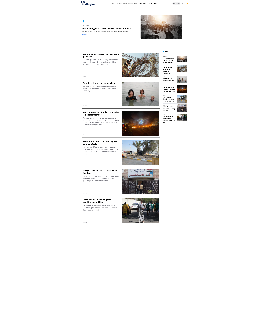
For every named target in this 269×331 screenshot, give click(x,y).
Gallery (140, 3)
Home (112, 3)
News (120, 3)
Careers (145, 3)
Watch (135, 3)
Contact (150, 3)
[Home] (88, 3)
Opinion (125, 3)
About (155, 3)
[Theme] (187, 3)
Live (117, 3)
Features (130, 3)
